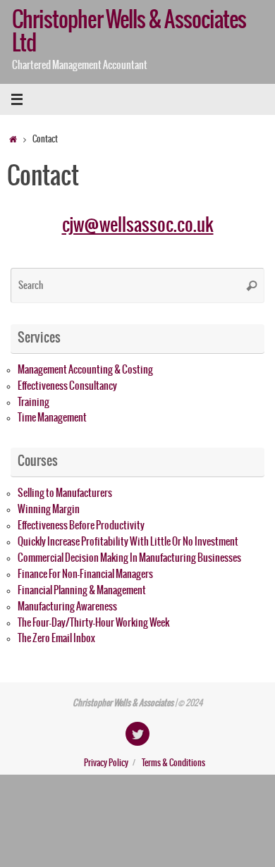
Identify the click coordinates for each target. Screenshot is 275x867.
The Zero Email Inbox (56, 638)
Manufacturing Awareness (67, 607)
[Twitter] (137, 734)
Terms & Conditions (173, 763)
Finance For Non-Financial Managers (85, 574)
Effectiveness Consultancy (67, 386)
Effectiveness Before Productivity (81, 525)
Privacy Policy (106, 763)
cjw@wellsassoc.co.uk (138, 225)
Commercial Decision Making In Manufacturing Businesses (129, 558)
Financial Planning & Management (82, 590)
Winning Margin (49, 509)
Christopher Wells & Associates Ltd (129, 32)
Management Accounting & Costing (85, 370)
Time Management (52, 418)
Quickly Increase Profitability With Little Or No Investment (128, 542)
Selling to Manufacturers (65, 493)
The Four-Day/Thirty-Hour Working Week (93, 623)
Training (33, 402)
